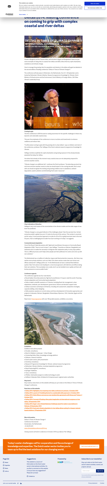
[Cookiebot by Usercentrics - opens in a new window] (9, 14)
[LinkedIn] (20, 483)
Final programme (36, 299)
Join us (7, 471)
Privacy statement (92, 483)
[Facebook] (18, 483)
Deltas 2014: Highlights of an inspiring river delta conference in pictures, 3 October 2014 (51, 390)
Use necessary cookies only (95, 7)
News (6, 468)
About (6, 462)
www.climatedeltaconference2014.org (35, 428)
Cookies (102, 483)
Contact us (32, 476)
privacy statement (86, 477)
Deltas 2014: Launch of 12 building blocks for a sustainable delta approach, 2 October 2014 (52, 393)
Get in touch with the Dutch (88, 446)
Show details (22, 14)
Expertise (7, 465)
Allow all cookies (95, 3)
